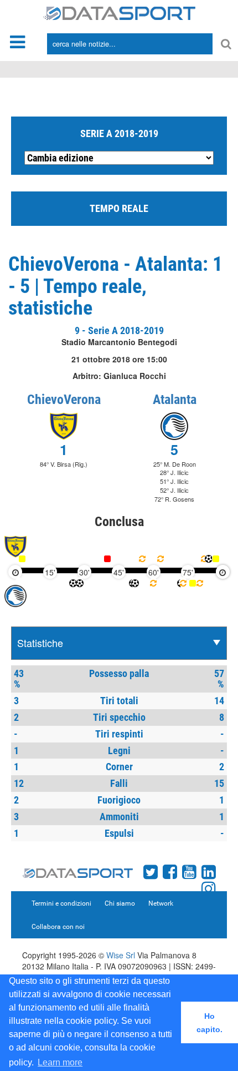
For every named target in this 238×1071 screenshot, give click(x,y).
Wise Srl (120, 955)
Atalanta (174, 399)
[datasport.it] (119, 12)
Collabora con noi (58, 927)
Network (160, 903)
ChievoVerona (64, 399)
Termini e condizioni (61, 903)
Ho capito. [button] (209, 1023)
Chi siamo (120, 903)
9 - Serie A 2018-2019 (119, 330)
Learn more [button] (60, 1062)
